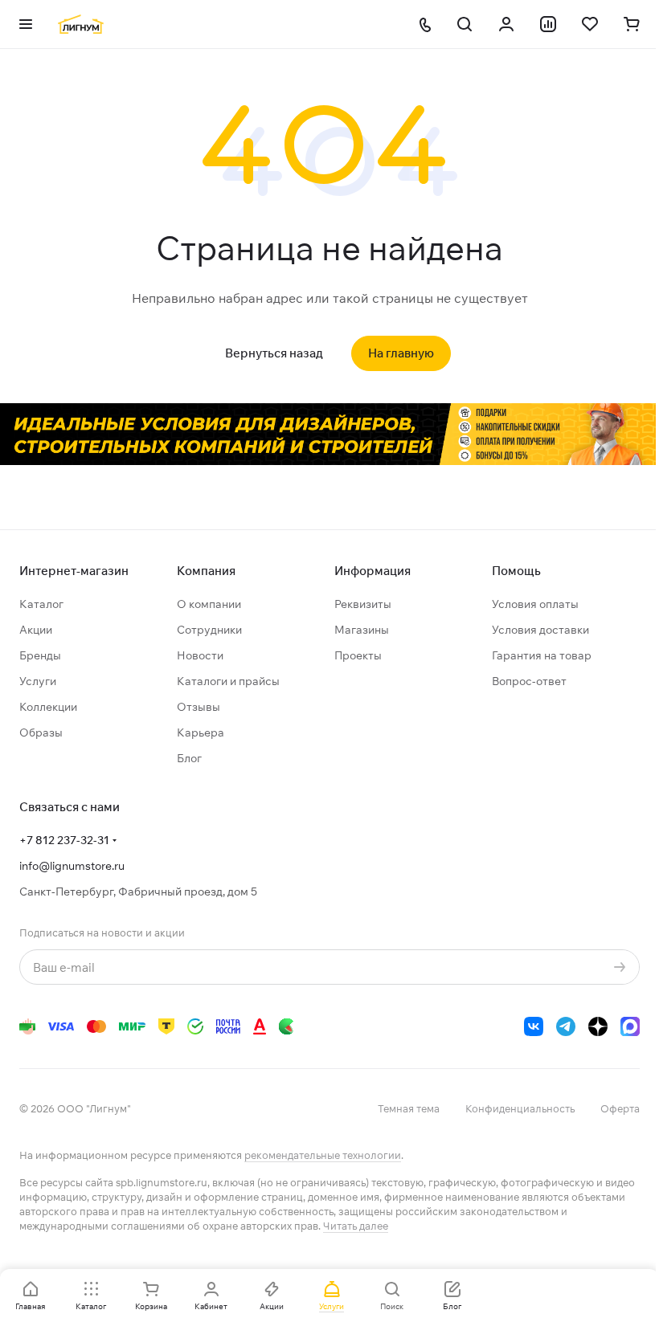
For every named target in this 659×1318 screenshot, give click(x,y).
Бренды (40, 655)
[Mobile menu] (25, 24)
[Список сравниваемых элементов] (548, 24)
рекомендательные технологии (322, 1155)
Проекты (358, 655)
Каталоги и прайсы (228, 681)
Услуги (37, 681)
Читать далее (355, 1225)
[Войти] (506, 24)
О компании (209, 604)
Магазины (361, 629)
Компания (206, 570)
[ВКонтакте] (533, 1026)
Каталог (41, 604)
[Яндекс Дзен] (598, 1026)
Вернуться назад (274, 353)
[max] (630, 1026)
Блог (189, 758)
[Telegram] (565, 1026)
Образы (41, 732)
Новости (200, 655)
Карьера (200, 732)
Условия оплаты (535, 604)
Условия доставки (540, 629)
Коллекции (48, 707)
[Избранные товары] (590, 24)
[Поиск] (464, 24)
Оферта (620, 1108)
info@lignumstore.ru (72, 866)
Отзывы (198, 707)
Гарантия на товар (541, 655)
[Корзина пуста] (632, 24)
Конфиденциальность (520, 1108)
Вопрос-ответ (529, 681)
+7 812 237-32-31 (64, 840)
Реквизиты (362, 604)
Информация (372, 570)
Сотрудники (209, 629)
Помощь (516, 570)
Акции (35, 629)
